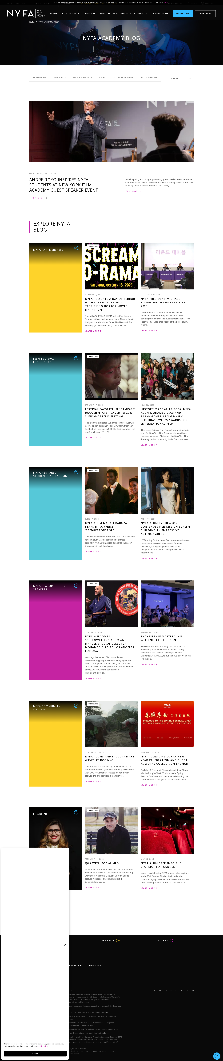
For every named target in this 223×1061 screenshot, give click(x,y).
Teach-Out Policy (92, 965)
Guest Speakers (149, 77)
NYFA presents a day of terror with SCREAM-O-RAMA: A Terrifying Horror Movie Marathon (110, 304)
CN (192, 990)
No (168, 2)
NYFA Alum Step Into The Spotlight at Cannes (161, 865)
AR (165, 990)
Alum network (69, 965)
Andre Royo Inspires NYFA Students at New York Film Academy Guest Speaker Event (63, 185)
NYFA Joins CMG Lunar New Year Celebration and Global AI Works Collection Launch (165, 760)
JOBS (80, 965)
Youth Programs (157, 13)
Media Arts (60, 77)
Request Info (183, 13)
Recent (103, 77)
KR (186, 990)
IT (171, 990)
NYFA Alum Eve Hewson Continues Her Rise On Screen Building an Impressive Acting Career (165, 528)
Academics (56, 13)
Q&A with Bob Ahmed (102, 863)
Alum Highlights (123, 77)
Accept (35, 1053)
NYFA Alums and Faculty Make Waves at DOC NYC (109, 758)
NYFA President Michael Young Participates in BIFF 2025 (163, 302)
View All (174, 78)
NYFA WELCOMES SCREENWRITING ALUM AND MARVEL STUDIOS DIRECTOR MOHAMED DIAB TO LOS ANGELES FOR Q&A (109, 644)
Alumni (139, 13)
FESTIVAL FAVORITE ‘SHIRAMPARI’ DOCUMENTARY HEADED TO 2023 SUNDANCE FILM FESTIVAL (110, 412)
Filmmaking (39, 77)
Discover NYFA (122, 13)
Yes (165, 2)
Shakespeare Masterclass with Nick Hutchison (162, 638)
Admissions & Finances (80, 13)
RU (155, 990)
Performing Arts (82, 77)
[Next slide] (46, 198)
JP (181, 990)
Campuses (104, 13)
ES (160, 990)
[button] (65, 944)
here (106, 1012)
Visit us (163, 940)
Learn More (132, 191)
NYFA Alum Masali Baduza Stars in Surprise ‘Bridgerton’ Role (106, 526)
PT (176, 990)
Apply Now (205, 13)
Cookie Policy (42, 1046)
